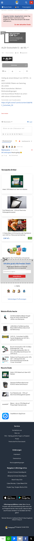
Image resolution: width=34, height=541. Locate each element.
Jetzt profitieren (17, 276)
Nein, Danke (17, 279)
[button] (17, 263)
